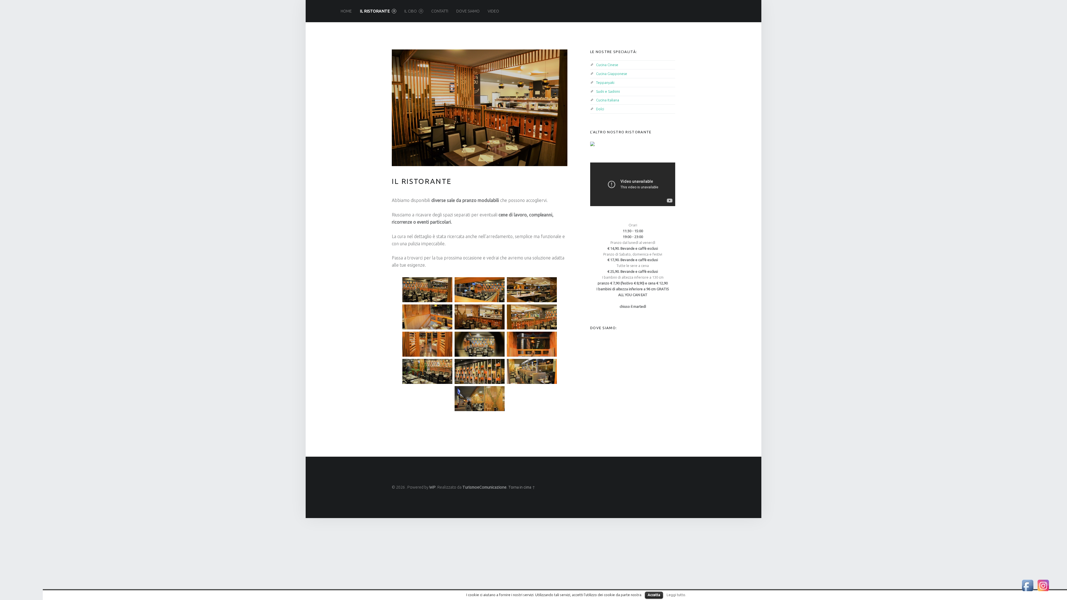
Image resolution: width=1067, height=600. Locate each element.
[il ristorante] (479, 52)
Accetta (654, 595)
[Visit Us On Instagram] (1043, 585)
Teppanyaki (605, 82)
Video (493, 11)
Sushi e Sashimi (608, 91)
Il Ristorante (375, 11)
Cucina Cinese (607, 65)
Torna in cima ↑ (521, 487)
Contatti (439, 11)
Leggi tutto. (676, 595)
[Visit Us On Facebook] (1027, 585)
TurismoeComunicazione (484, 487)
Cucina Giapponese (611, 74)
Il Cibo (410, 11)
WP (432, 487)
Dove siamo (468, 11)
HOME (346, 11)
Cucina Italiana (607, 100)
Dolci (600, 109)
